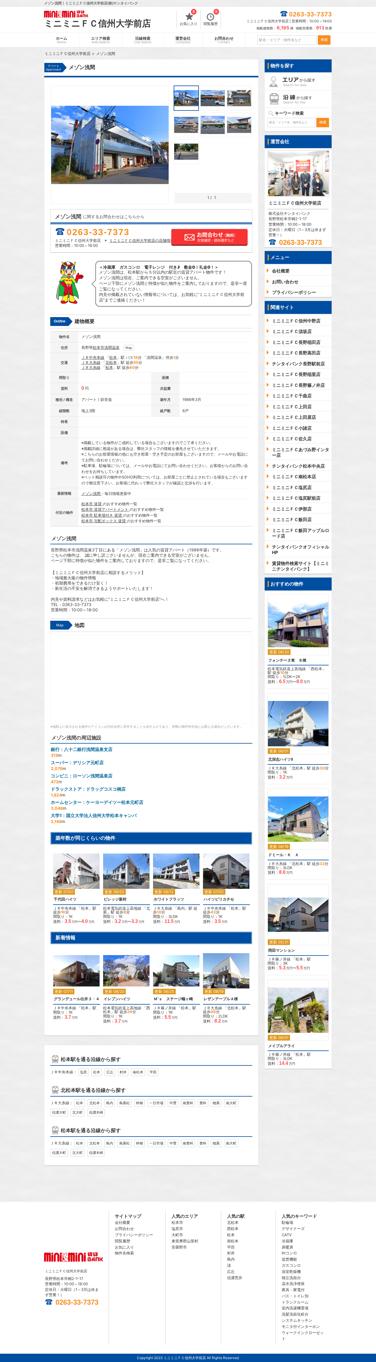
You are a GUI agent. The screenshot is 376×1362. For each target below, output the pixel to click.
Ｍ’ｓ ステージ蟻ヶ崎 (173, 999)
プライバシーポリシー (134, 1234)
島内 (181, 908)
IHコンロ (289, 1253)
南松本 (138, 1072)
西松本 (316, 668)
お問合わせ (224, 40)
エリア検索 (100, 40)
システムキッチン (297, 1320)
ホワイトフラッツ (169, 899)
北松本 (111, 362)
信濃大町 (59, 1112)
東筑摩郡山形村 (185, 1241)
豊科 (203, 1103)
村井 (123, 1072)
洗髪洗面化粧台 (295, 1314)
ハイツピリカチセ (219, 899)
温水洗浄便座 (293, 1283)
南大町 (231, 1103)
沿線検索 (143, 40)
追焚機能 (289, 1259)
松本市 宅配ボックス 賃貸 (104, 520)
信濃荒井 (234, 1277)
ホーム (61, 40)
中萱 (173, 1103)
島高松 (124, 1103)
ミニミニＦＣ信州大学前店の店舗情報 (141, 240)
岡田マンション (281, 950)
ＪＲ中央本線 (92, 357)
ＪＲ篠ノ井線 (164, 1007)
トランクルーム (295, 1302)
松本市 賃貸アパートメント (105, 509)
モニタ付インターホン (301, 1326)
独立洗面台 (291, 1277)
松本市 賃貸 (92, 503)
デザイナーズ (293, 1228)
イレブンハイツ (117, 999)
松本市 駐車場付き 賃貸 (102, 515)
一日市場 (156, 1103)
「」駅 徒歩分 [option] (76, 891)
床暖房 (287, 1247)
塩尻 (83, 1072)
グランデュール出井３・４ (77, 999)
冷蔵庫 (287, 1241)
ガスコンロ (291, 1265)
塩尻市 (177, 1228)
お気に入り (188, 18)
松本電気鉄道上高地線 (122, 908)
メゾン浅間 (91, 493)
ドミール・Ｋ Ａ (283, 855)
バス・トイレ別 (295, 1296)
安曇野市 (179, 1247)
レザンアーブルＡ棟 (221, 999)
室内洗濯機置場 (295, 1308)
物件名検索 (124, 1253)
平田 (153, 1072)
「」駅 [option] (76, 988)
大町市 (177, 1234)
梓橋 (139, 1103)
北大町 (77, 1112)
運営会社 (183, 40)
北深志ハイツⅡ (280, 759)
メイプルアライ (281, 1046)
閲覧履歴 (211, 18)
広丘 (109, 1072)
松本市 (98, 347)
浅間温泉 (112, 347)
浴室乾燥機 (291, 1271)
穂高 (216, 1103)
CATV (287, 1234)
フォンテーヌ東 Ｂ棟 (287, 660)
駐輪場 (287, 1222)
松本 (113, 357)
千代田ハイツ (65, 899)
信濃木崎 (96, 1112)
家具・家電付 (293, 1289)
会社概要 (122, 1222)
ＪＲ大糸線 (90, 362)
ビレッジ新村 (115, 899)
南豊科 (188, 1103)
